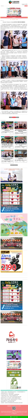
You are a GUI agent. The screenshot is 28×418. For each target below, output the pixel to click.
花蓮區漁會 (25, 411)
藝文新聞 (5, 412)
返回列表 (14, 117)
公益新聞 (15, 411)
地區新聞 (2, 411)
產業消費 (10, 411)
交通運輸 (12, 412)
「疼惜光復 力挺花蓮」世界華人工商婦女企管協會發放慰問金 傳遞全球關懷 (11, 396)
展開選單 (14, 17)
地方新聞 (7, 411)
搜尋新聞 (26, 5)
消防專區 (17, 411)
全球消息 (15, 412)
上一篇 (10, 117)
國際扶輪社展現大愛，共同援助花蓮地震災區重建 (7, 401)
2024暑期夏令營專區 (14, 413)
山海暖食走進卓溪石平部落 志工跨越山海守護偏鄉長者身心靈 (9, 395)
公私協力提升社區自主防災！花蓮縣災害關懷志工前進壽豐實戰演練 (10, 394)
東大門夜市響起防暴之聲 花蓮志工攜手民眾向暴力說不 (8, 400)
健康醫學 (18, 412)
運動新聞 (20, 411)
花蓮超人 (2, 412)
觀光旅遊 (4, 411)
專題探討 (10, 412)
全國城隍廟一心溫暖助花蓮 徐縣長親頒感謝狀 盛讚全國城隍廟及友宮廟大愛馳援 (11, 402)
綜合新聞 (20, 412)
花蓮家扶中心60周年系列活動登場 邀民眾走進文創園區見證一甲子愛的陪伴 (11, 399)
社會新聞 (23, 411)
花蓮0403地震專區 (24, 412)
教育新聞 (7, 412)
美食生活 (12, 411)
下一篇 (17, 117)
